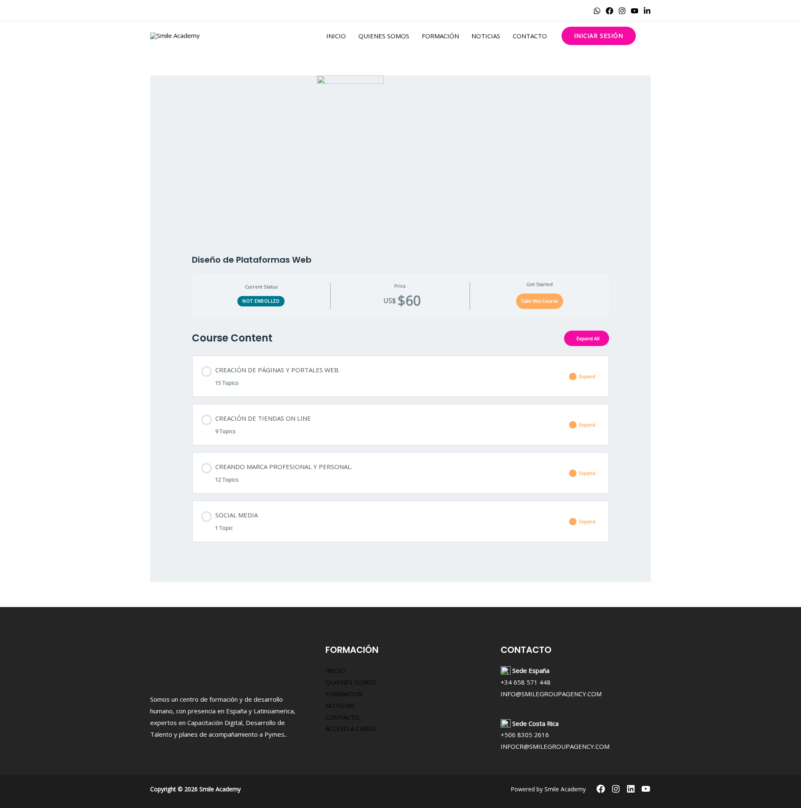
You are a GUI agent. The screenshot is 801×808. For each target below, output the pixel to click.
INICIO (336, 36)
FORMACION (344, 694)
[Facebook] (609, 11)
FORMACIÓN (440, 36)
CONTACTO (530, 36)
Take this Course (539, 301)
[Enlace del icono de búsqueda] (647, 36)
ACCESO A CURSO (351, 728)
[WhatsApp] (597, 11)
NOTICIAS (485, 36)
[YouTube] (634, 11)
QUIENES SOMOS (383, 36)
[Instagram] (622, 11)
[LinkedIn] (631, 789)
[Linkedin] (647, 11)
